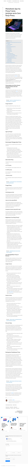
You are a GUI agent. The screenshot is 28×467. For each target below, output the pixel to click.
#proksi (12, 408)
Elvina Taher (3, 430)
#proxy (14, 408)
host (16, 91)
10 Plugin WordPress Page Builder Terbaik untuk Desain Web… (14, 424)
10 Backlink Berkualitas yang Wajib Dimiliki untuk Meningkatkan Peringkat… (5, 425)
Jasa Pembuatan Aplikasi (16, 2)
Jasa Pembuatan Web (10, 2)
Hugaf (12, 392)
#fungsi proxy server (8, 408)
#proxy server (17, 408)
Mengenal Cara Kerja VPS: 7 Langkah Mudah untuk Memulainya (23, 424)
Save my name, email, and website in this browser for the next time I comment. (13, 455)
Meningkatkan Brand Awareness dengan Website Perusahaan (18, 412)
